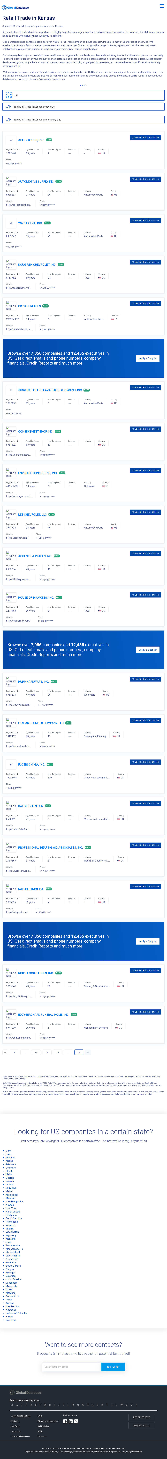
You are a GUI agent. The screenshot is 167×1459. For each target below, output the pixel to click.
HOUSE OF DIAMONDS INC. (36, 597)
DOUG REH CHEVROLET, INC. (37, 264)
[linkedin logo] (71, 1421)
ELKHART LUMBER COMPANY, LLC (41, 723)
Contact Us (15, 1431)
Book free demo (141, 1417)
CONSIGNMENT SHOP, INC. (35, 431)
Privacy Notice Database (48, 1421)
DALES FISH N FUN (30, 806)
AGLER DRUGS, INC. (31, 140)
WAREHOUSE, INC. (30, 223)
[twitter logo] (76, 1421)
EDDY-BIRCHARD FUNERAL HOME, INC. (43, 1014)
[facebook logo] (65, 1421)
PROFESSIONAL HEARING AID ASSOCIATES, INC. (50, 847)
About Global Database (20, 1416)
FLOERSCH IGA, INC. (31, 764)
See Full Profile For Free (147, 137)
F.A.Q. (40, 1416)
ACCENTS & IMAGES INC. (35, 556)
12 (36, 1052)
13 (47, 1052)
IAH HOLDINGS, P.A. (31, 889)
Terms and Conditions (20, 1436)
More (82, 85)
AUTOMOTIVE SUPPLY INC (36, 181)
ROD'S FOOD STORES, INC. (36, 973)
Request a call (142, 1425)
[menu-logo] (15, 7)
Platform (15, 1421)
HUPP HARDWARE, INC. (33, 681)
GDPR (40, 1431)
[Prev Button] (5, 1052)
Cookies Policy (43, 1426)
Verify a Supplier (148, 358)
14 (58, 1052)
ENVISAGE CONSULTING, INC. (38, 473)
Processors (42, 1436)
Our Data (15, 1426)
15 (79, 1052)
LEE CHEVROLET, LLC (32, 514)
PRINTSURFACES (29, 306)
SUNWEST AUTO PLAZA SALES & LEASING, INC (50, 390)
